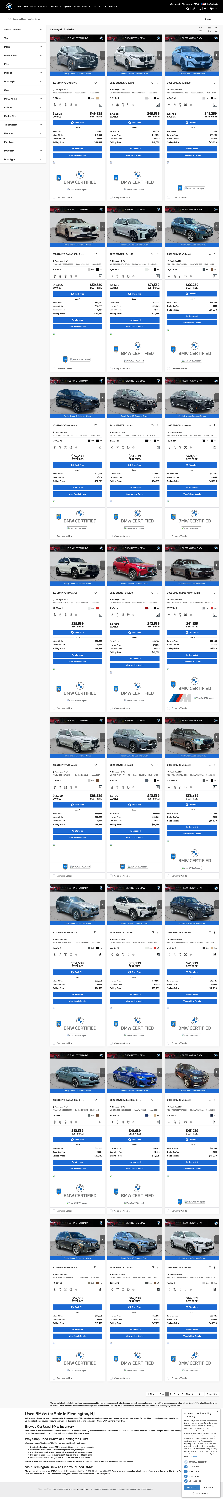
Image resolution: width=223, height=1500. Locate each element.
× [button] (217, 1412)
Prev (161, 1394)
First (151, 1394)
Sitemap (80, 1489)
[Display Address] (205, 9)
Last (199, 1394)
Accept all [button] (192, 1487)
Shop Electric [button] (56, 6)
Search (208, 19)
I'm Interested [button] (77, 148)
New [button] (19, 6)
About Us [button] (102, 6)
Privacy (86, 1489)
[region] (77, 137)
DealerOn (72, 1489)
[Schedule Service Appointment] (194, 9)
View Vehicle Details (77, 155)
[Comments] (100, 105)
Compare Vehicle (64, 197)
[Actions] (100, 83)
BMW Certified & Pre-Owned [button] (36, 6)
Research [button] (113, 6)
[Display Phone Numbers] (199, 9)
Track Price (79, 122)
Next (189, 1394)
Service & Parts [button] (80, 6)
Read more (193, 1456)
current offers (147, 1471)
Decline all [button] (209, 1487)
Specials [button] (67, 6)
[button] (102, 55)
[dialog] (201, 1453)
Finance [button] (92, 6)
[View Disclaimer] (76, 105)
